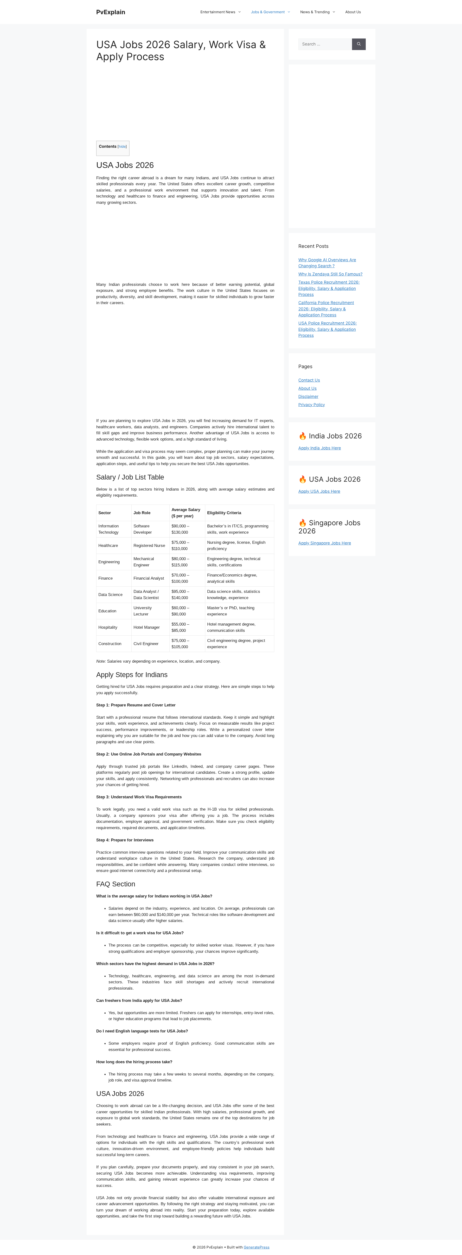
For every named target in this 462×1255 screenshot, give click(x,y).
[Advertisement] (185, 104)
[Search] (359, 44)
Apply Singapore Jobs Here (324, 543)
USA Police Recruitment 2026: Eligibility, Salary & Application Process (327, 329)
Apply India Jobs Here (319, 448)
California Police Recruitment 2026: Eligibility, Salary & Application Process (326, 308)
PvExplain (110, 12)
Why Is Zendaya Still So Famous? (330, 274)
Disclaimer (308, 396)
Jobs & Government (268, 12)
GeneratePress (257, 1247)
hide (122, 146)
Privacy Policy (311, 404)
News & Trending (315, 12)
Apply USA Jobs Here (319, 491)
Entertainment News (217, 12)
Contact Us (309, 380)
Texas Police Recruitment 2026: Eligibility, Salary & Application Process (329, 288)
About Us (353, 12)
